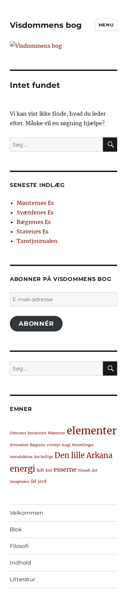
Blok (16, 529)
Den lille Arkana (83, 455)
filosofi (84, 470)
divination (19, 445)
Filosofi (19, 546)
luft (40, 470)
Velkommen (26, 513)
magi (66, 445)
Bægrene (37, 445)
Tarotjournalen (37, 241)
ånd (48, 470)
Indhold (20, 562)
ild (33, 481)
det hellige (43, 457)
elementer (92, 430)
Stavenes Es (32, 231)
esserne (65, 469)
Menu (106, 24)
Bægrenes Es (34, 222)
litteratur (18, 433)
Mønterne (56, 433)
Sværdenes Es (35, 212)
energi (22, 469)
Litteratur (22, 579)
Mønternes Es (35, 203)
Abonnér (36, 323)
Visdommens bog (46, 25)
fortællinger (83, 445)
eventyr (53, 445)
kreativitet (37, 433)
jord (42, 481)
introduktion (21, 457)
